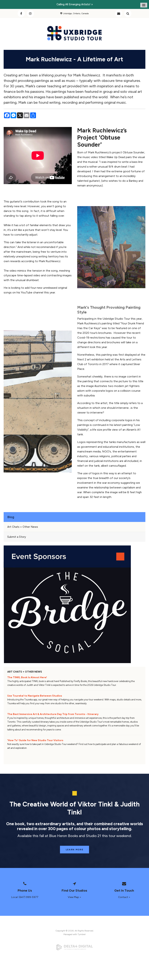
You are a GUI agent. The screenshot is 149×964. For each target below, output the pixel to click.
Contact (118, 13)
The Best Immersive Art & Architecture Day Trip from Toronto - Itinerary (52, 714)
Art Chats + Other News (22, 526)
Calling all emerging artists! (73, 4)
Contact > (124, 897)
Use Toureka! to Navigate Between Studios (34, 695)
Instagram (30, 13)
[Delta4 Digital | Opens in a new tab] (74, 947)
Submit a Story (16, 536)
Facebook (21, 13)
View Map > (74, 897)
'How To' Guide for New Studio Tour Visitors (35, 740)
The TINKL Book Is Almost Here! (27, 677)
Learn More (74, 849)
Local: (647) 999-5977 (24, 897)
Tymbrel (82, 934)
